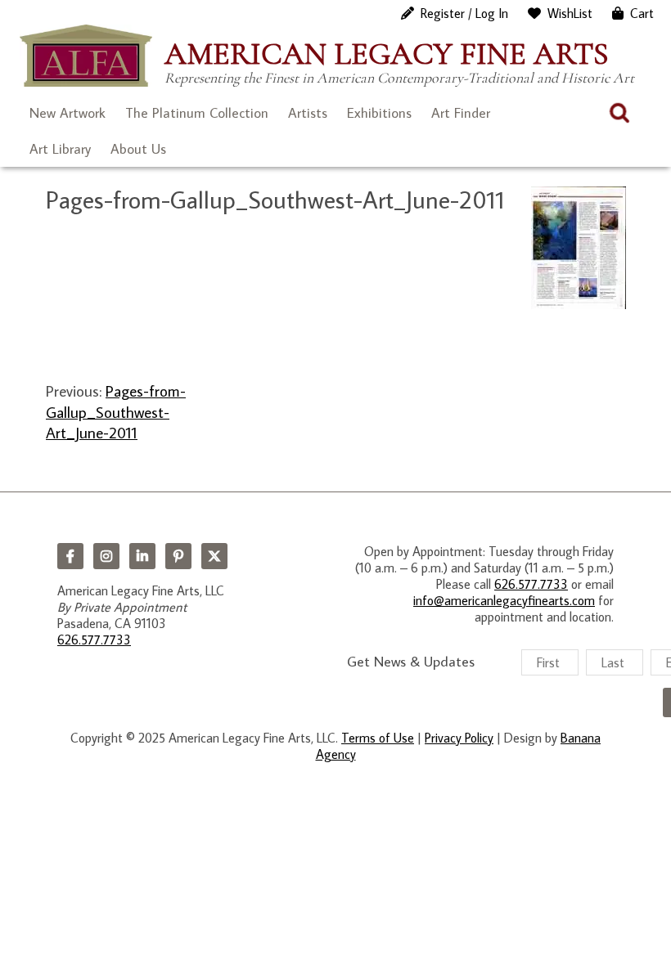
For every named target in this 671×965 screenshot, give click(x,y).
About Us (138, 149)
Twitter (214, 556)
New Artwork (67, 113)
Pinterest (178, 556)
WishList (569, 13)
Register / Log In (464, 13)
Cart (642, 13)
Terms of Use (377, 737)
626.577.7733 (94, 639)
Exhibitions (379, 113)
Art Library (60, 149)
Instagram (106, 556)
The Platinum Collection (196, 113)
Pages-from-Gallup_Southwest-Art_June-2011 (116, 411)
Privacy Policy (459, 737)
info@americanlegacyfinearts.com (504, 600)
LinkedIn (142, 556)
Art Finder (460, 113)
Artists (307, 113)
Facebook (70, 556)
